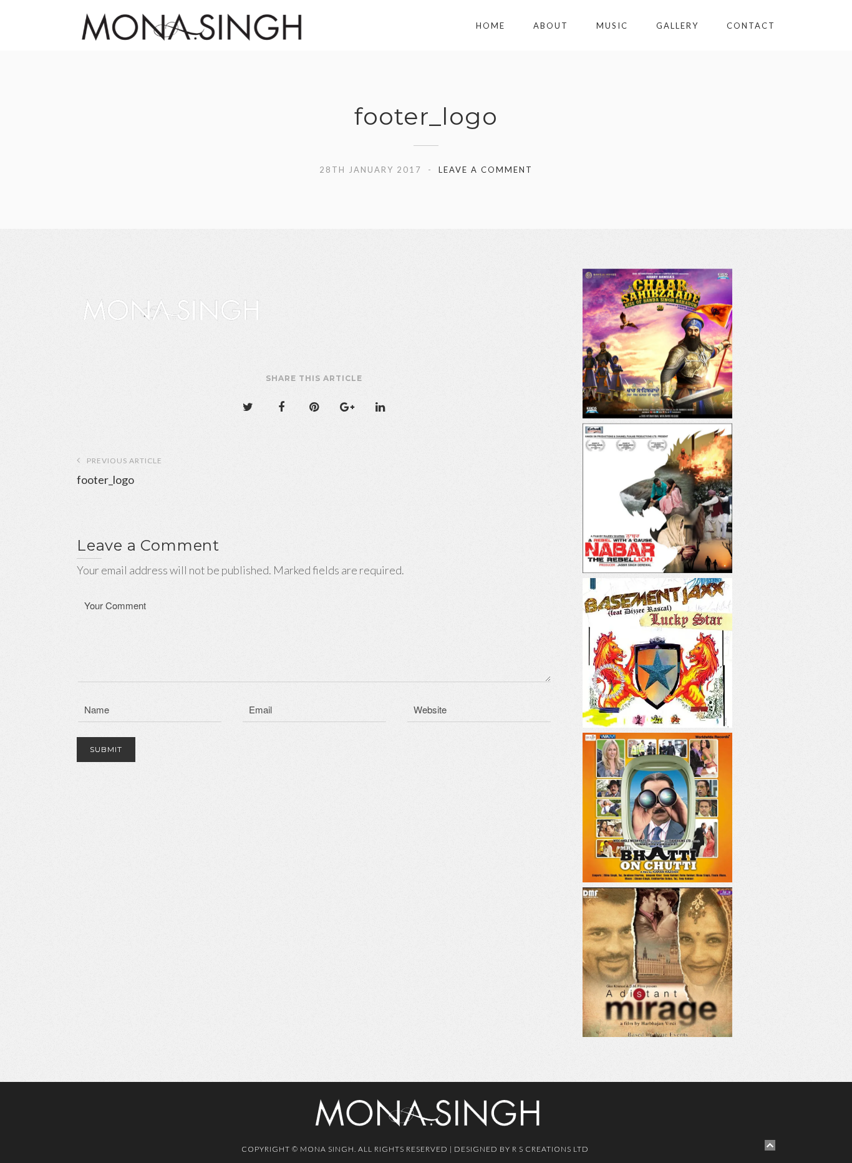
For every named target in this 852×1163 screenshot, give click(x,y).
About (550, 26)
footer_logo (119, 471)
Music (612, 26)
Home (490, 26)
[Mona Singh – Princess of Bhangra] (153, 25)
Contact (751, 26)
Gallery (677, 26)
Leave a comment (485, 170)
